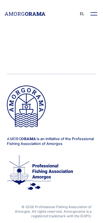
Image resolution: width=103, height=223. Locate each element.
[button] (93, 13)
